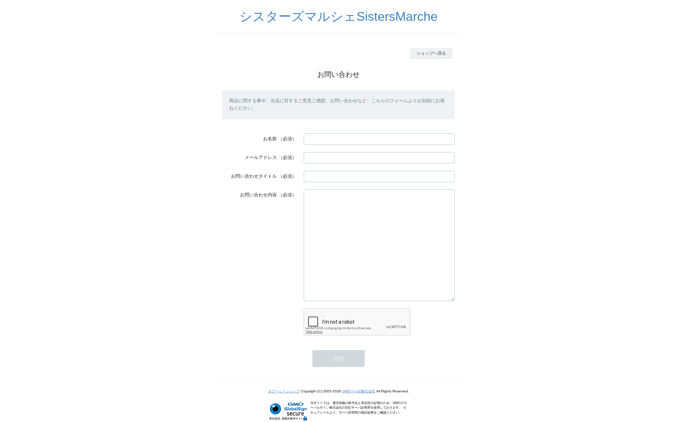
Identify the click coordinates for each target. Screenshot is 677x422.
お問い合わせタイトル (254, 176)
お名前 (270, 138)
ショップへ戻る (431, 53)
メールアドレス (261, 157)
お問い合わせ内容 (258, 194)
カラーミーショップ (284, 391)
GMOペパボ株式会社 (358, 391)
